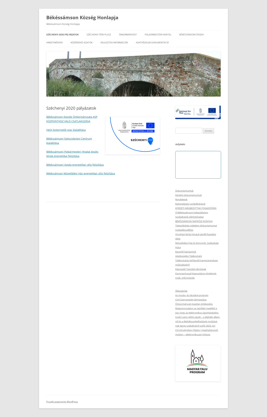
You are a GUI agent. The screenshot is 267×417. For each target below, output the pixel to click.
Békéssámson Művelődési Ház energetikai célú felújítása (80, 173)
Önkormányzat (128, 34)
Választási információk (114, 42)
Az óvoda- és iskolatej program (191, 295)
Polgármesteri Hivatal (158, 34)
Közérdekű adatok (81, 42)
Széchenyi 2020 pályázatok (62, 34)
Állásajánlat (181, 291)
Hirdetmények (54, 42)
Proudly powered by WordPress (62, 401)
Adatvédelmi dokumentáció (152, 42)
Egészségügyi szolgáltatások (190, 203)
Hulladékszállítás (184, 230)
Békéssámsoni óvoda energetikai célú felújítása (75, 164)
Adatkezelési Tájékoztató (188, 256)
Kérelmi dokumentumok (188, 195)
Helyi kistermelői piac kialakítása (66, 130)
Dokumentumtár (184, 190)
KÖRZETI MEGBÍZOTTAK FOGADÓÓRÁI (196, 208)
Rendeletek (181, 199)
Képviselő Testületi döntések (190, 269)
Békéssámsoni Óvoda (191, 34)
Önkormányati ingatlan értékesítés (194, 304)
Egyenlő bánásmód (185, 251)
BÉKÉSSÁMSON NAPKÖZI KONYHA (194, 221)
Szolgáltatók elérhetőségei (189, 216)
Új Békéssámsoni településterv (191, 212)
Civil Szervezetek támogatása (191, 299)
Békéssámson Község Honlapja (82, 17)
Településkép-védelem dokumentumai (196, 225)
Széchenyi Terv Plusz (99, 34)
